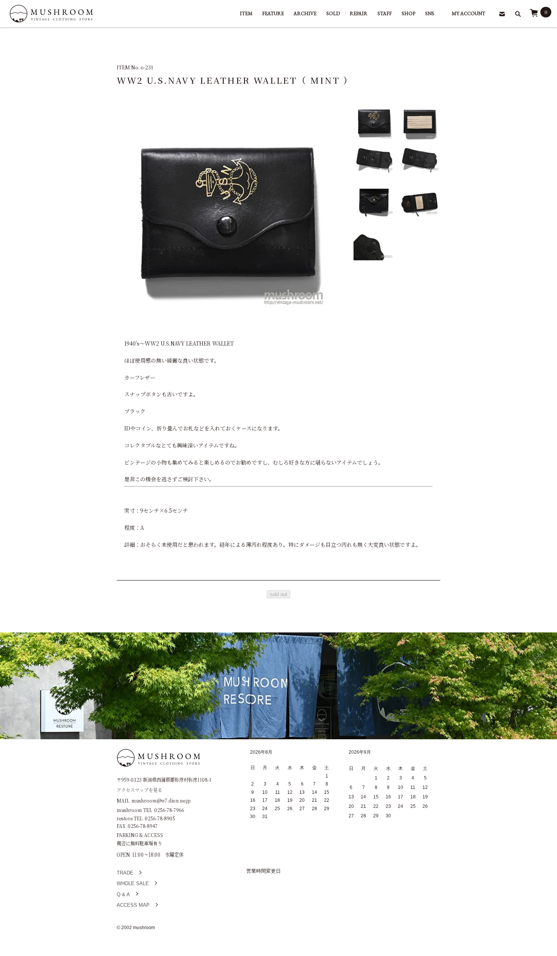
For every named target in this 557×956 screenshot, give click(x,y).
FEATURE (273, 13)
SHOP (408, 13)
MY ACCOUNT (468, 13)
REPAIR (359, 13)
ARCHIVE (305, 13)
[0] (534, 15)
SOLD (333, 13)
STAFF (384, 13)
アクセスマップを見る (139, 789)
